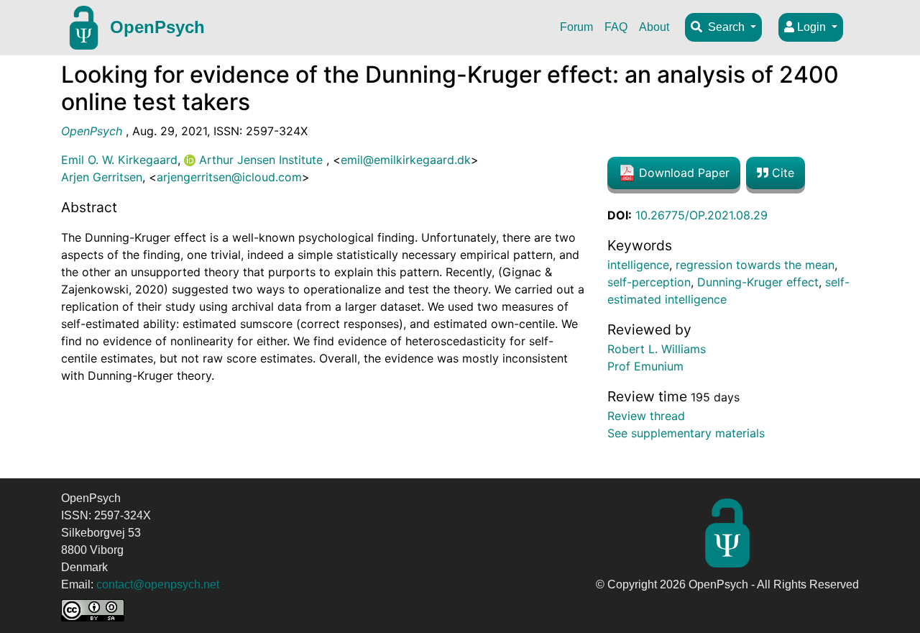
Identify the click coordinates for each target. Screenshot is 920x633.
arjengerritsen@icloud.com (229, 177)
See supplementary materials (686, 433)
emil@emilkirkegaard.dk (406, 159)
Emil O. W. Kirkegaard (119, 159)
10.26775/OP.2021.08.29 (701, 215)
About (654, 27)
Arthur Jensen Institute (261, 159)
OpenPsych (157, 27)
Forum (576, 27)
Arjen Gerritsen (101, 177)
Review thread (646, 416)
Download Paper (682, 172)
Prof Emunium (645, 366)
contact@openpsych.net (157, 584)
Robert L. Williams (656, 349)
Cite (781, 172)
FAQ (615, 27)
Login (811, 27)
